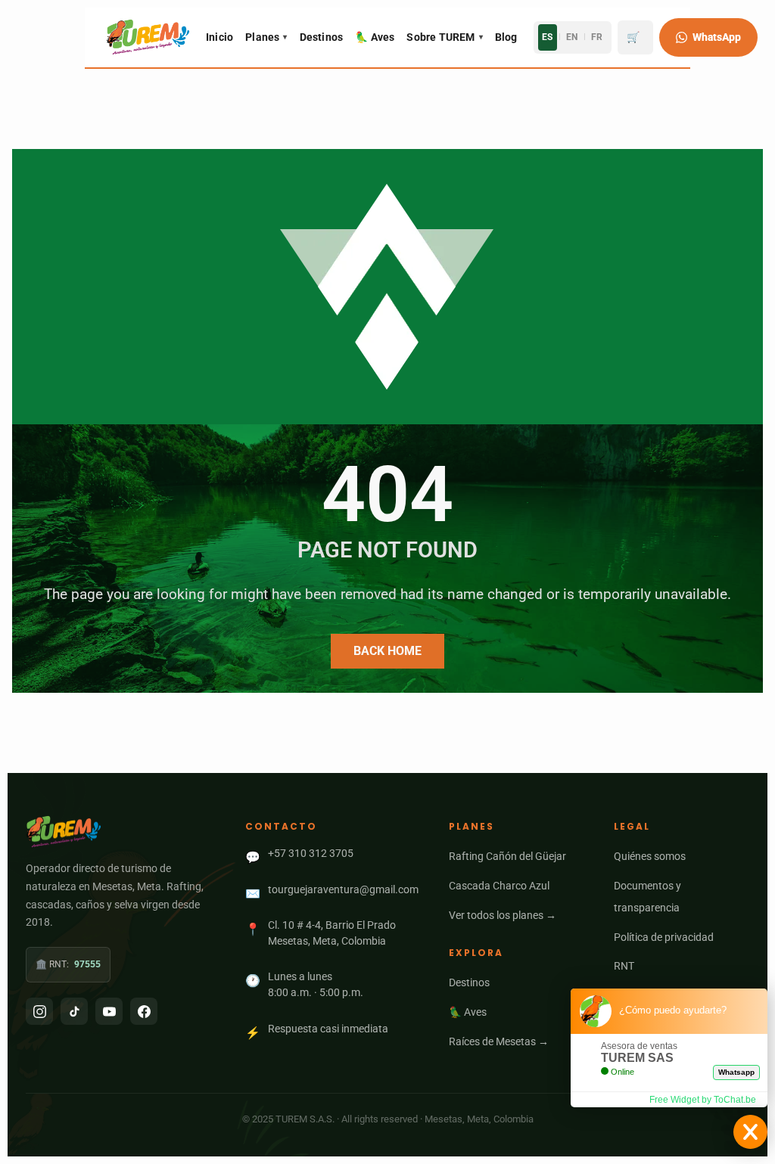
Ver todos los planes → (502, 915)
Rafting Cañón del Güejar (507, 856)
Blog (506, 37)
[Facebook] (143, 1011)
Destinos (322, 37)
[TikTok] (74, 1011)
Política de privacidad (664, 937)
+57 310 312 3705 (310, 853)
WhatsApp (717, 37)
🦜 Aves (374, 37)
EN (572, 37)
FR (597, 37)
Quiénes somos (650, 856)
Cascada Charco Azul (499, 886)
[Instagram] (39, 1011)
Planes (266, 37)
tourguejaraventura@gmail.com (343, 889)
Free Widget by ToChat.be (702, 1099)
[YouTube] (109, 1011)
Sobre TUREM (444, 37)
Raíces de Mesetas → (499, 1041)
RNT (624, 966)
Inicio (219, 37)
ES (547, 37)
